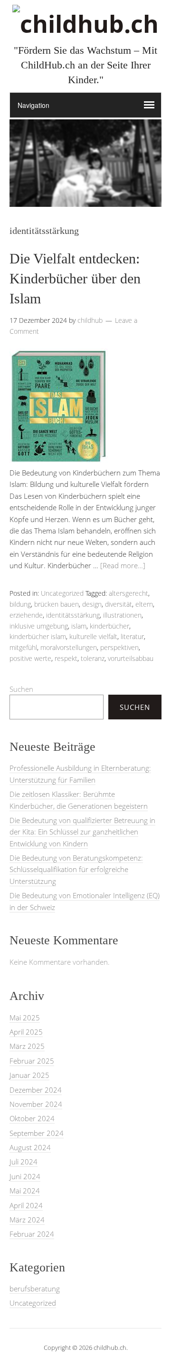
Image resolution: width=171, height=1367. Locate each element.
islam (78, 625)
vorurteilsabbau (130, 658)
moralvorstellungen (68, 647)
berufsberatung (35, 1288)
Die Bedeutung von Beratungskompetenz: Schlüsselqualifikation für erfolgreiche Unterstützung (76, 869)
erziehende (26, 615)
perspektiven (119, 647)
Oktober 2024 (32, 1118)
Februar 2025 (32, 1061)
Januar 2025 (29, 1075)
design (92, 604)
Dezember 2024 (36, 1090)
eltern (144, 604)
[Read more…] (122, 565)
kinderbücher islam (38, 636)
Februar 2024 (32, 1234)
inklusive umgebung (39, 625)
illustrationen (122, 615)
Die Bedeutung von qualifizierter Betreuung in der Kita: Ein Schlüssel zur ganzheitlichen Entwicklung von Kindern (82, 831)
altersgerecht (128, 593)
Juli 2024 (24, 1161)
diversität (118, 604)
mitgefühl (23, 647)
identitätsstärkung (73, 615)
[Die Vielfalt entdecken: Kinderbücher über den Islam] (59, 461)
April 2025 (26, 1032)
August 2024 (30, 1147)
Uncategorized (62, 593)
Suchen (21, 689)
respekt (66, 658)
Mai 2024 (25, 1190)
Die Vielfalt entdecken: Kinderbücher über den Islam (75, 278)
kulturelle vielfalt (93, 636)
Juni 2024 (25, 1176)
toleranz (92, 658)
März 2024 (27, 1219)
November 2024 (36, 1104)
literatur (132, 636)
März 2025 (27, 1046)
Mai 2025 (25, 1017)
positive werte (30, 658)
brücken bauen (56, 604)
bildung (20, 604)
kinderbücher (109, 625)
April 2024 (26, 1205)
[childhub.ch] (85, 24)
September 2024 (37, 1133)
